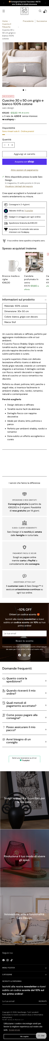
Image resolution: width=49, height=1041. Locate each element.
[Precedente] (4, 3)
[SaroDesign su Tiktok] (29, 656)
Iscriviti (43, 1001)
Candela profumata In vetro (31, 279)
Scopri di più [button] (14, 1030)
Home (5, 21)
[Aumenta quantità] (4, 144)
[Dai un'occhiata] (20, 269)
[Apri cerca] (40, 10)
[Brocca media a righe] (12, 262)
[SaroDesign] (24, 11)
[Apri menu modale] (3, 10)
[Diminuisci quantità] (12, 144)
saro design (8, 108)
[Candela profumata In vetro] (34, 262)
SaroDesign (21, 1012)
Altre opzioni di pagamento (24, 170)
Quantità (6, 139)
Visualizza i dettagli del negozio (19, 186)
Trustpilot (28, 210)
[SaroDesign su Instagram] (24, 656)
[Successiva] (45, 3)
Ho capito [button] (24, 1036)
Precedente (28, 21)
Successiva (42, 21)
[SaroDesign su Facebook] (19, 656)
